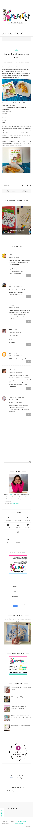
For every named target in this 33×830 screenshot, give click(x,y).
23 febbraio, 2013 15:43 (15, 332)
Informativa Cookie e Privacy (18, 776)
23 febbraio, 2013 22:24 (15, 372)
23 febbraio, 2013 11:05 (15, 257)
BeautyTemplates (20, 821)
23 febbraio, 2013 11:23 (15, 287)
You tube (18, 535)
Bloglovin (27, 527)
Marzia (12, 284)
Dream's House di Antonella (16, 398)
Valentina (13, 370)
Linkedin (18, 527)
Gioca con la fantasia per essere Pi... (14, 231)
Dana (11, 254)
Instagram (18, 520)
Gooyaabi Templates (18, 823)
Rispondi (29, 275)
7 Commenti (5, 185)
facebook (8, 520)
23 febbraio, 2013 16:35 (15, 356)
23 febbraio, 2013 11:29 (15, 307)
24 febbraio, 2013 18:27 (15, 402)
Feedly (27, 535)
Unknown (13, 353)
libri (16, 49)
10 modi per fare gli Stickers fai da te (21, 725)
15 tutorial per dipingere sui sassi (20, 697)
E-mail (8, 527)
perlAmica (13, 330)
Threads (18, 542)
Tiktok (8, 535)
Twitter (8, 542)
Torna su (27, 826)
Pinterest (27, 520)
